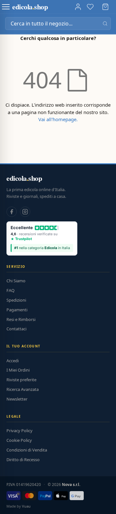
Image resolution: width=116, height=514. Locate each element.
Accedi (12, 361)
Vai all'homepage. (58, 119)
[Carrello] (105, 7)
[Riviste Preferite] (90, 7)
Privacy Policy (19, 430)
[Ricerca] (105, 23)
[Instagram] (25, 212)
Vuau (26, 506)
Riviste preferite (21, 380)
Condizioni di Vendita (26, 450)
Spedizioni (16, 300)
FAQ (10, 290)
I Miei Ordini (18, 370)
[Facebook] (11, 212)
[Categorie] (6, 7)
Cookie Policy (19, 440)
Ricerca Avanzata (22, 389)
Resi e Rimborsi (20, 319)
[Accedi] (78, 7)
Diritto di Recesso (23, 459)
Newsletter (16, 399)
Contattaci (16, 329)
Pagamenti (16, 310)
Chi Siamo (15, 281)
